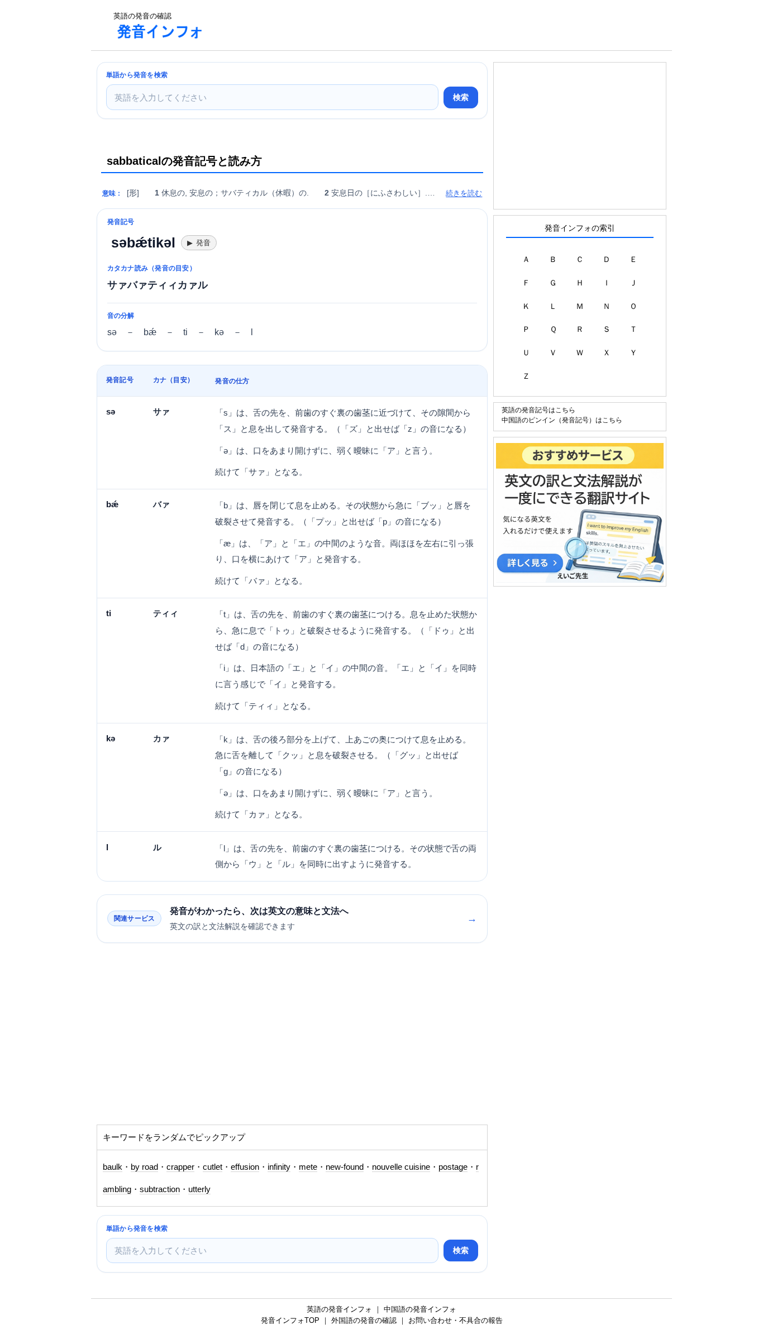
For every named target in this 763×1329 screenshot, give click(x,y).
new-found (345, 1167)
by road (144, 1167)
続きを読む (464, 193)
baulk (112, 1167)
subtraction (160, 1189)
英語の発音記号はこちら (538, 409)
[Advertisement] (417, 25)
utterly (199, 1189)
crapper (180, 1167)
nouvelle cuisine (401, 1167)
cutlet (212, 1167)
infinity (279, 1167)
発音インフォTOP (290, 1320)
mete (308, 1167)
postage (453, 1167)
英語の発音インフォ (339, 1309)
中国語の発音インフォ (420, 1309)
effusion (245, 1167)
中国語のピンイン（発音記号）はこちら (562, 419)
